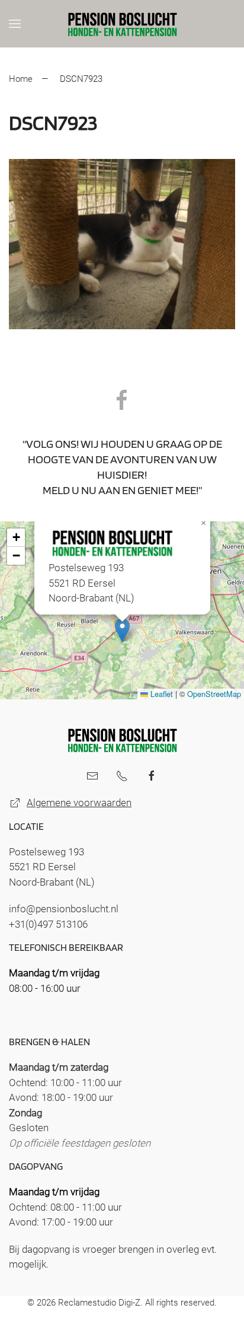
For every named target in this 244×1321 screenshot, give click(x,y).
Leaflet (160, 693)
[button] (15, 23)
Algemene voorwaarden (79, 802)
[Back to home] (122, 23)
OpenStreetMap (214, 693)
